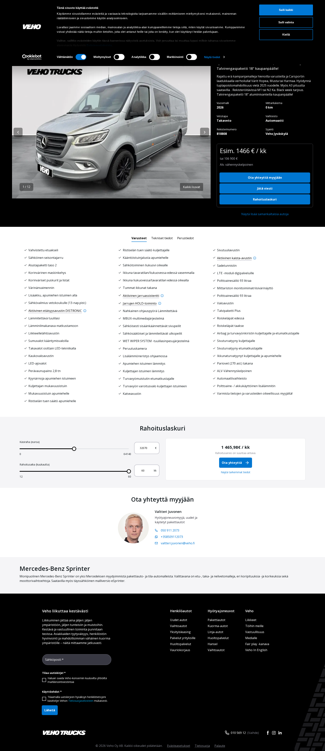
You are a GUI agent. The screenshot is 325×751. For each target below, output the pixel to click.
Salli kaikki (286, 9)
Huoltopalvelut (180, 644)
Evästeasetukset (178, 746)
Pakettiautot (216, 620)
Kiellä (286, 34)
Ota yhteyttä (232, 463)
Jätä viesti (265, 188)
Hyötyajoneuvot (221, 611)
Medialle (251, 638)
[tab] (139, 238)
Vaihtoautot (178, 626)
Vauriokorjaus (180, 650)
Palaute (219, 746)
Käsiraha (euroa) (30, 442)
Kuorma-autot (218, 626)
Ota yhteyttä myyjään (265, 177)
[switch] (119, 57)
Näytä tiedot (212, 57)
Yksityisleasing (180, 632)
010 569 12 (238, 733)
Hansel (212, 644)
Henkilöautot (181, 611)
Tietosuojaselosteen (80, 700)
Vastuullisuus (254, 632)
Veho (249, 611)
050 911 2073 (170, 530)
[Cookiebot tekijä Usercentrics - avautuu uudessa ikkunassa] (31, 57)
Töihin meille (254, 626)
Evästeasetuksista (99, 45)
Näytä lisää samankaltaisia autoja (265, 214)
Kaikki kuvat (191, 187)
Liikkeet (250, 620)
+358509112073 (172, 537)
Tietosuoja (202, 746)
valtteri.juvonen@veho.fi (178, 543)
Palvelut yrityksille (182, 638)
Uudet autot (178, 620)
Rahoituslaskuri (265, 199)
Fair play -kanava (257, 644)
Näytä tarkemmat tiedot (235, 472)
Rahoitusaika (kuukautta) (35, 464)
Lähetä (49, 710)
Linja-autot (215, 632)
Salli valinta (286, 22)
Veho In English (256, 650)
